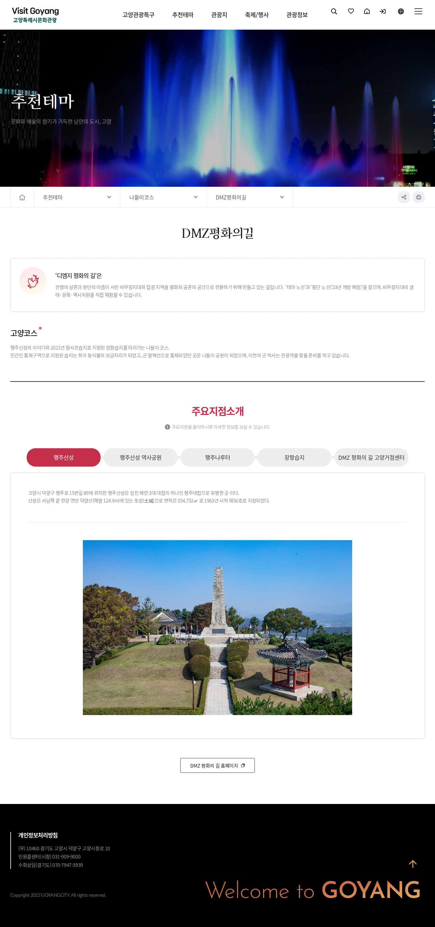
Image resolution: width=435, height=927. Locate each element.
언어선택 (400, 16)
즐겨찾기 (351, 16)
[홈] (23, 197)
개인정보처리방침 (38, 835)
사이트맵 (418, 16)
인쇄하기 (419, 197)
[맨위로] (413, 864)
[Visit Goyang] (35, 15)
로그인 (383, 16)
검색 (334, 16)
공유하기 (404, 197)
